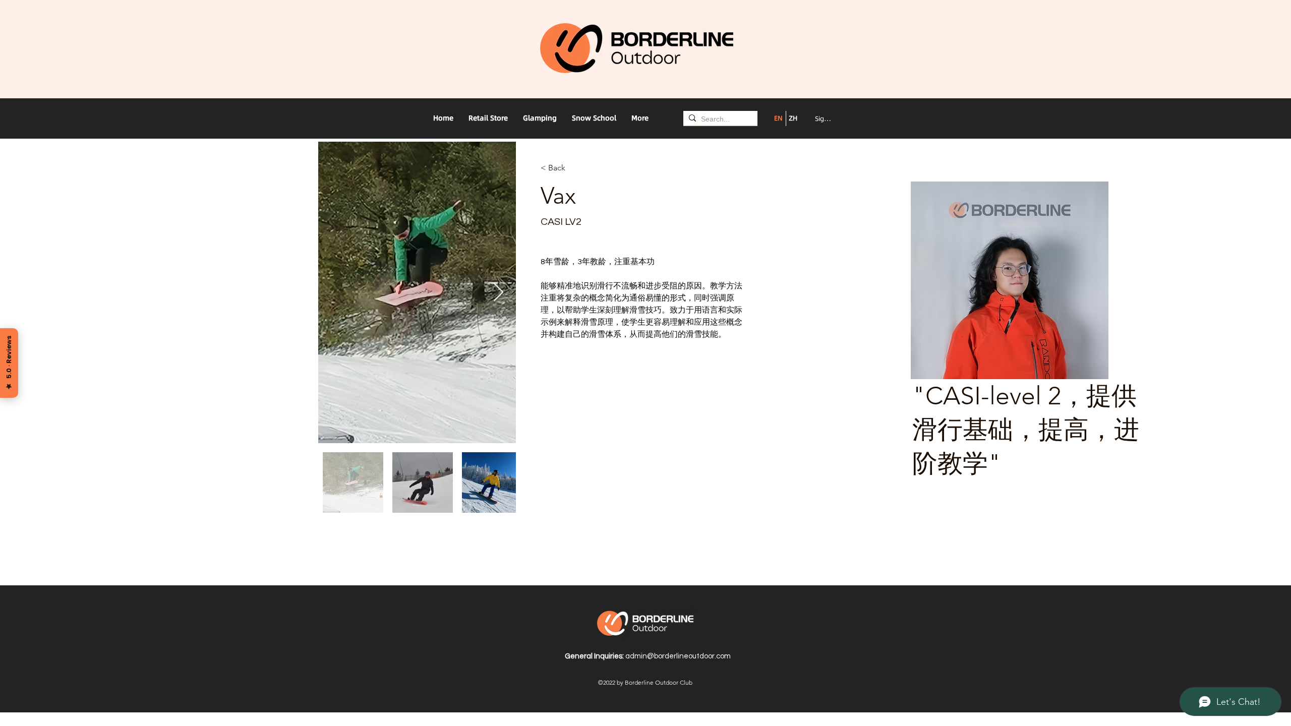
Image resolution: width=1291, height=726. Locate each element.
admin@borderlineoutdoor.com (678, 656)
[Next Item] (498, 292)
